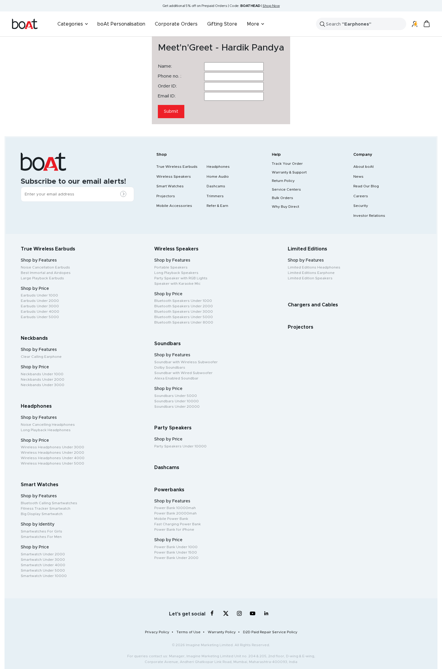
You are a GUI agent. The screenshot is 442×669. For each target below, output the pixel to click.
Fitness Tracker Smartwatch (45, 508)
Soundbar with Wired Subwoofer (183, 373)
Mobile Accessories (174, 205)
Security (360, 205)
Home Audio (218, 176)
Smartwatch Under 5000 (43, 570)
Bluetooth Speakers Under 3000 (183, 311)
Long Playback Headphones (46, 430)
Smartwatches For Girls (41, 531)
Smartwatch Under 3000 (43, 559)
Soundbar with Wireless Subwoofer (186, 362)
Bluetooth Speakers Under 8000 (183, 322)
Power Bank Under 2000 (176, 558)
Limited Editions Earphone (311, 273)
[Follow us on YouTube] (252, 614)
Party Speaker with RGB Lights (180, 278)
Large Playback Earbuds (42, 278)
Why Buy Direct (285, 206)
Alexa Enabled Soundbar (176, 378)
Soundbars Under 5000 (175, 395)
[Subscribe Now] (124, 194)
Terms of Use (188, 632)
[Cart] (426, 23)
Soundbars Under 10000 (176, 401)
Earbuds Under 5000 (40, 317)
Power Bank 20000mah (175, 513)
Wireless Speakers (173, 176)
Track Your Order (287, 163)
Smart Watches (170, 186)
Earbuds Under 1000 (39, 295)
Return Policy (283, 181)
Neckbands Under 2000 (42, 379)
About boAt (363, 166)
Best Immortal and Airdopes (46, 273)
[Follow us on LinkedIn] (266, 613)
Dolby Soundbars (169, 367)
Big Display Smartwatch (42, 514)
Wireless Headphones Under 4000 (52, 458)
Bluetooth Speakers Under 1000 (183, 300)
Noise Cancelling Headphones (48, 424)
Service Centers (286, 189)
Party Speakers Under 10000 (180, 446)
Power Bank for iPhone (174, 529)
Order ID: (167, 86)
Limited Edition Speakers (310, 278)
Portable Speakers (171, 267)
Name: (165, 66)
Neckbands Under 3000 (42, 385)
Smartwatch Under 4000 (43, 565)
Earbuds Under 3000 (40, 306)
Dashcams (216, 186)
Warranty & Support (289, 172)
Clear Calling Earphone (41, 356)
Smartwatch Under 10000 (44, 576)
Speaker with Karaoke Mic (177, 283)
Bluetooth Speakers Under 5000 (183, 317)
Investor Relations (369, 215)
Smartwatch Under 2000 (43, 554)
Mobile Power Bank (171, 518)
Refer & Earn (217, 205)
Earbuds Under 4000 (40, 311)
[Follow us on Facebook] (212, 613)
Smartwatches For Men (41, 537)
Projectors (165, 196)
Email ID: (167, 96)
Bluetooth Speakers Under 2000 (183, 306)
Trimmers (215, 196)
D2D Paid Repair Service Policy (270, 632)
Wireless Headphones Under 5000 (52, 463)
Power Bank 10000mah (175, 508)
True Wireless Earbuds (177, 166)
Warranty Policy (222, 632)
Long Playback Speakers (176, 273)
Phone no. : (169, 76)
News (358, 176)
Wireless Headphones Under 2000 (52, 452)
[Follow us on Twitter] (225, 613)
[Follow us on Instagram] (239, 613)
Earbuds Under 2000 (40, 300)
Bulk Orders (282, 198)
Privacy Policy (157, 632)
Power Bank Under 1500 (175, 552)
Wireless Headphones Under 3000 (52, 447)
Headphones (218, 166)
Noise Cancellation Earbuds (45, 267)
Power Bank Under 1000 (176, 547)
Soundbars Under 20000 (177, 406)
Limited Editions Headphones (314, 267)
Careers (360, 196)
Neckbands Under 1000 (42, 374)
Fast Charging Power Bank (177, 524)
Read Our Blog (366, 186)
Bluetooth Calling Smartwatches (49, 503)
